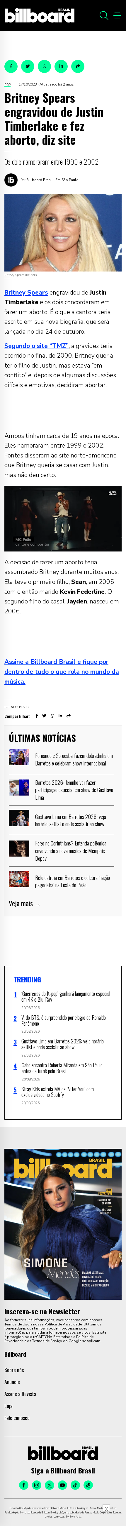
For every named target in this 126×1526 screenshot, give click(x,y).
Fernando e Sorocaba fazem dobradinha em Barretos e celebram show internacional (74, 759)
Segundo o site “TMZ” (36, 346)
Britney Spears (16, 707)
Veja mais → (25, 903)
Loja (8, 1406)
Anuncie (12, 1382)
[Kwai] (88, 1485)
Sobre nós (14, 1370)
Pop (7, 84)
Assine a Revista (20, 1394)
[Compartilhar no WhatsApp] (44, 66)
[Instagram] (36, 1485)
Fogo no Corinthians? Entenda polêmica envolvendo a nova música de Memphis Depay (70, 850)
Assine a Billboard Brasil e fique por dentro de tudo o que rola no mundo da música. (61, 671)
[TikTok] (75, 1485)
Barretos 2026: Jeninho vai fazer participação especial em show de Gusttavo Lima (74, 789)
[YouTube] (62, 1485)
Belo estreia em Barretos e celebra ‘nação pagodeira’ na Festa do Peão (72, 881)
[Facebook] (23, 1485)
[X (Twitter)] (49, 1485)
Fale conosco (17, 1417)
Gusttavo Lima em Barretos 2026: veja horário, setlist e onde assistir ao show (70, 820)
